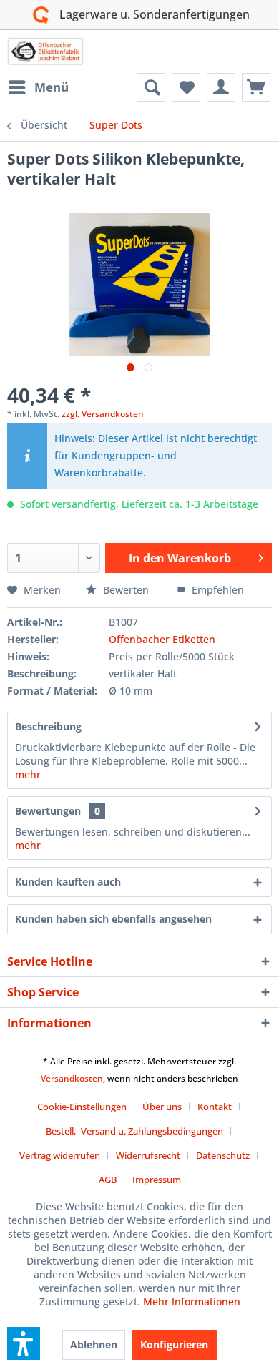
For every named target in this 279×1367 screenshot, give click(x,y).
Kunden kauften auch (68, 881)
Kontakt (214, 1106)
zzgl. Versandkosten (103, 414)
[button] (23, 1343)
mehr (28, 774)
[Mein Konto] (221, 87)
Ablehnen (93, 1344)
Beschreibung (48, 726)
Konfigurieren (174, 1344)
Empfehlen (216, 590)
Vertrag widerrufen (59, 1155)
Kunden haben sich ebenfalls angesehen (113, 919)
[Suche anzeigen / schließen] (151, 87)
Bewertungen (48, 811)
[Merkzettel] (186, 87)
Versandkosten (72, 1078)
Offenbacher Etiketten (162, 639)
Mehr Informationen (191, 1301)
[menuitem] (38, 87)
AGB (108, 1179)
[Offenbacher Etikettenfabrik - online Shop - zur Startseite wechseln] (45, 51)
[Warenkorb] (256, 87)
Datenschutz (223, 1155)
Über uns (162, 1106)
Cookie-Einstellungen (82, 1106)
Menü (51, 87)
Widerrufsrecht (148, 1155)
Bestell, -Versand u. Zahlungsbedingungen (134, 1131)
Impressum (156, 1179)
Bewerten (126, 590)
